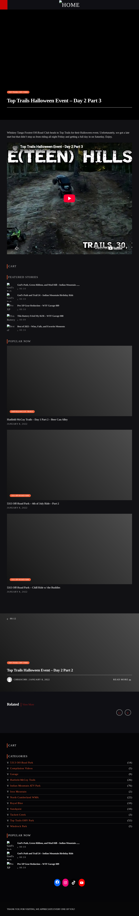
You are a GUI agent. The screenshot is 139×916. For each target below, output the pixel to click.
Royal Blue (16, 803)
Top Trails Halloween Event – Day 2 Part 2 (40, 670)
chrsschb (20, 679)
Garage (14, 774)
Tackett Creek (18, 814)
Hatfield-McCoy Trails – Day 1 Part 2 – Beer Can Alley (37, 419)
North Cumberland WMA (24, 797)
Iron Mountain (18, 791)
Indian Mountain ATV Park (25, 785)
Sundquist (15, 809)
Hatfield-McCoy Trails (22, 411)
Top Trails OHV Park (18, 92)
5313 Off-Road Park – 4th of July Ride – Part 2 (33, 503)
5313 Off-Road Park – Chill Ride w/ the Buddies (33, 587)
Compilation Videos (21, 768)
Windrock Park (18, 826)
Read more (121, 679)
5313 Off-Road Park (20, 495)
